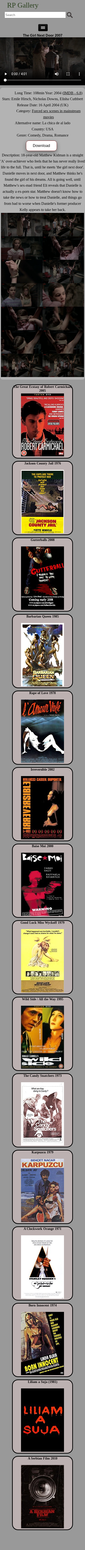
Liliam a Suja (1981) (42, 1382)
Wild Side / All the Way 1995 (42, 999)
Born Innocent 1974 (43, 1305)
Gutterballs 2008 (43, 540)
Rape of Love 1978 (42, 693)
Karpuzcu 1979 (42, 1152)
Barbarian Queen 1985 (42, 616)
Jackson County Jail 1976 (42, 463)
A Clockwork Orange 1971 (42, 1229)
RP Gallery (22, 5)
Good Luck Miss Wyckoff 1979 (42, 922)
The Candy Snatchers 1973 (42, 1076)
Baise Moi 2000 (42, 846)
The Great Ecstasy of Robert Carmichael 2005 (42, 388)
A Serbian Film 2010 (42, 1458)
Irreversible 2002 (43, 769)
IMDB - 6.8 (72, 93)
